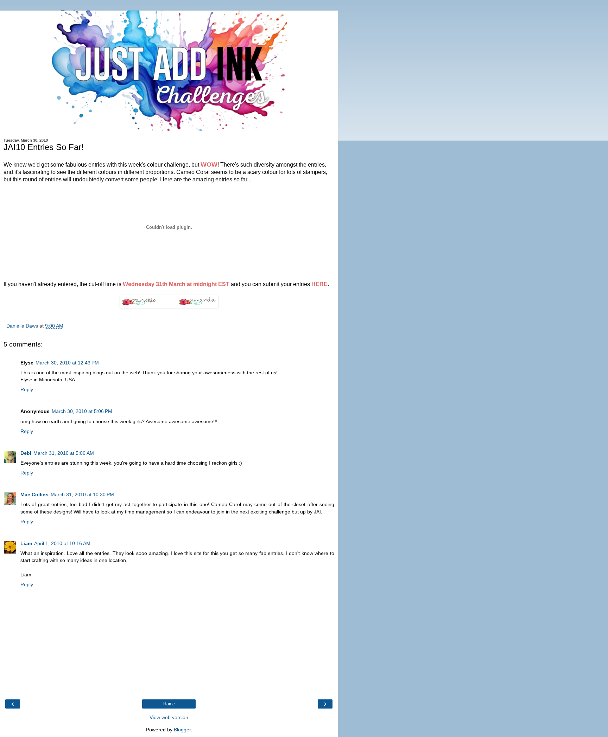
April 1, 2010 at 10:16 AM (62, 543)
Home (169, 704)
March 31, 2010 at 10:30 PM (82, 494)
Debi (25, 453)
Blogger (182, 729)
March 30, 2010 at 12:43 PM (67, 363)
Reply (26, 389)
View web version (169, 717)
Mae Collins (34, 494)
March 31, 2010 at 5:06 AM (63, 453)
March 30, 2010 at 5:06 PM (82, 411)
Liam (26, 543)
